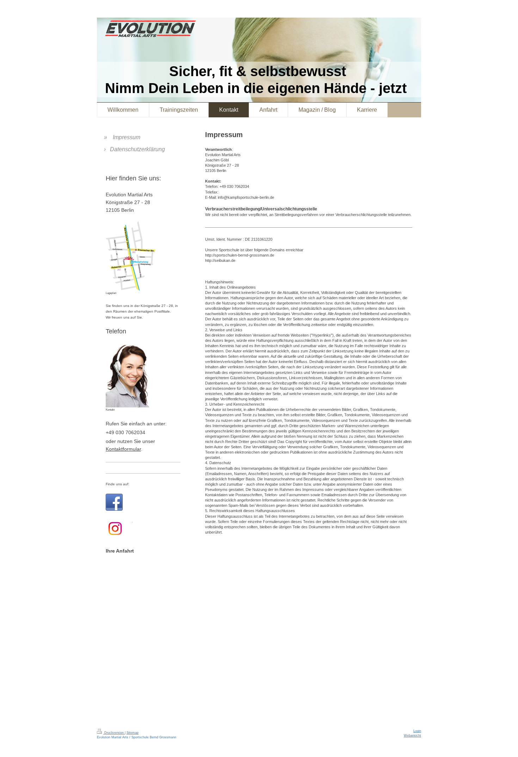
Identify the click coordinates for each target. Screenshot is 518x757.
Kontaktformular (123, 449)
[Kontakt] (130, 375)
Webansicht (412, 735)
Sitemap (132, 732)
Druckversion (114, 732)
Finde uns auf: (117, 484)
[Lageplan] (131, 256)
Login (417, 731)
